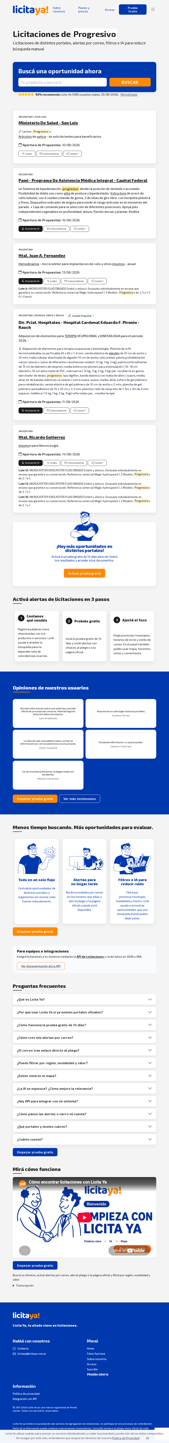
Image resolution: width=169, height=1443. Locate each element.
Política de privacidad (26, 1393)
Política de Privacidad (125, 1438)
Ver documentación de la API (41, 966)
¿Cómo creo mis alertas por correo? (45, 1037)
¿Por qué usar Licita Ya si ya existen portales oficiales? (60, 1012)
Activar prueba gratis (84, 573)
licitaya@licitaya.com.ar (32, 1353)
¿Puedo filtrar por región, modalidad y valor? (52, 1063)
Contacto (23, 1348)
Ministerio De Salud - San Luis (48, 122)
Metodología (129, 94)
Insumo (24, 445)
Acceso (91, 1364)
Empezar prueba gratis (35, 799)
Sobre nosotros (97, 1359)
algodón (114, 353)
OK (147, 1438)
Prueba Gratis (133, 9)
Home (90, 1348)
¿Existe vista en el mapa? (36, 1076)
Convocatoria (51, 153)
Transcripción (25, 1285)
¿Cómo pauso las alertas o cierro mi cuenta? (51, 1114)
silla (67, 193)
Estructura (118, 193)
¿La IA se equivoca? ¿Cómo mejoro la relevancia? (55, 1088)
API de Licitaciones (90, 956)
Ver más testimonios (79, 799)
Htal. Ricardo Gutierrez (42, 437)
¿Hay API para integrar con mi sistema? (47, 1101)
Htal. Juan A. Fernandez (42, 255)
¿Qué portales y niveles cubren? (42, 1126)
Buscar (130, 82)
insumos (118, 264)
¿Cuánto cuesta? (30, 1139)
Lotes (28, 153)
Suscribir (92, 1369)
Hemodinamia (29, 264)
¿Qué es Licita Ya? (31, 999)
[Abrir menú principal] (153, 9)
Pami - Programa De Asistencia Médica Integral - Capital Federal (83, 180)
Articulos (25, 136)
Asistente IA (32, 228)
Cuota (73, 153)
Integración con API (25, 1398)
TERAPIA (71, 336)
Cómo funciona (96, 1353)
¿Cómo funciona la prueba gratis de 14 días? (51, 1025)
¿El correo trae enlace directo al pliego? (48, 1050)
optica (41, 136)
